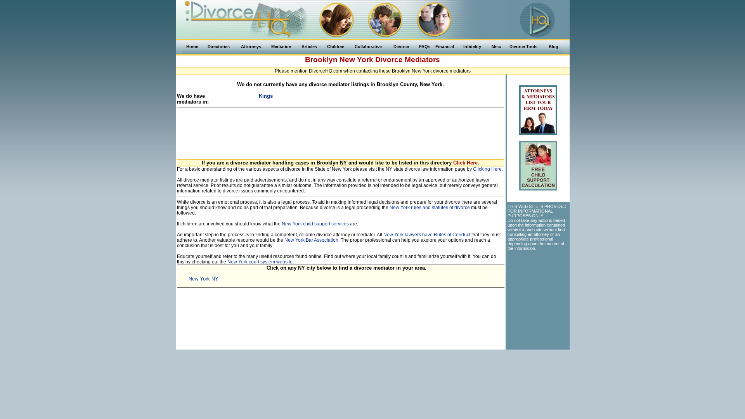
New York (356, 59)
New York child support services (315, 224)
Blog (553, 46)
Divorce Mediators (407, 59)
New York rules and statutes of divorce (430, 207)
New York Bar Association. (312, 240)
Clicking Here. (488, 169)
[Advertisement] (340, 129)
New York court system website (260, 262)
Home (192, 46)
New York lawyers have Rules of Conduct (426, 234)
